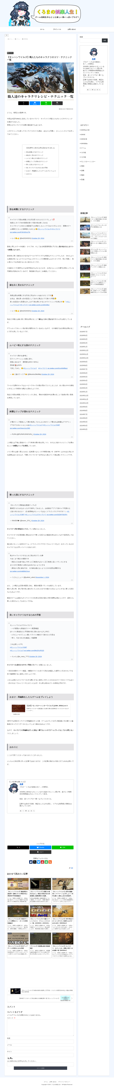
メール (9, 1045)
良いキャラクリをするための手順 (37, 168)
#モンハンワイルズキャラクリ (35, 514)
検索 (81, 37)
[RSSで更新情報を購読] (34, 811)
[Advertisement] (40, 45)
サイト (9, 1051)
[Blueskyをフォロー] (26, 811)
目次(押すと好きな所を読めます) (38, 148)
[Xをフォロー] (23, 811)
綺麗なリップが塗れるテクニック (37, 161)
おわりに (29, 174)
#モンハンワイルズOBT (51, 425)
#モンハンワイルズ (44, 229)
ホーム (46, 1081)
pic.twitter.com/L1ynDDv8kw (39, 305)
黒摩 (21, 784)
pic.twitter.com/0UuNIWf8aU (58, 368)
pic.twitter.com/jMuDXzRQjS (34, 650)
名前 (8, 1038)
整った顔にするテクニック (34, 164)
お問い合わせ (52, 1081)
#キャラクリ (55, 229)
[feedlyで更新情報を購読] (31, 811)
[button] (57, 103)
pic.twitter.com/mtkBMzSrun (20, 571)
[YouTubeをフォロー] (29, 811)
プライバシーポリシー (64, 1081)
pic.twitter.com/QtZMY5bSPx (57, 514)
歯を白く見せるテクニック (34, 155)
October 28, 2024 (38, 520)
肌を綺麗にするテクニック (34, 152)
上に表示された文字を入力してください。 (22, 1061)
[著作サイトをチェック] (21, 811)
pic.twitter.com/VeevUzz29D (20, 428)
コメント (11, 1018)
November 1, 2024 (42, 577)
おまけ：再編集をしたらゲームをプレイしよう (41, 171)
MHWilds (11, 53)
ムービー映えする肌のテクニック (37, 158)
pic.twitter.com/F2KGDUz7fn (20, 232)
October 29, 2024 (38, 238)
